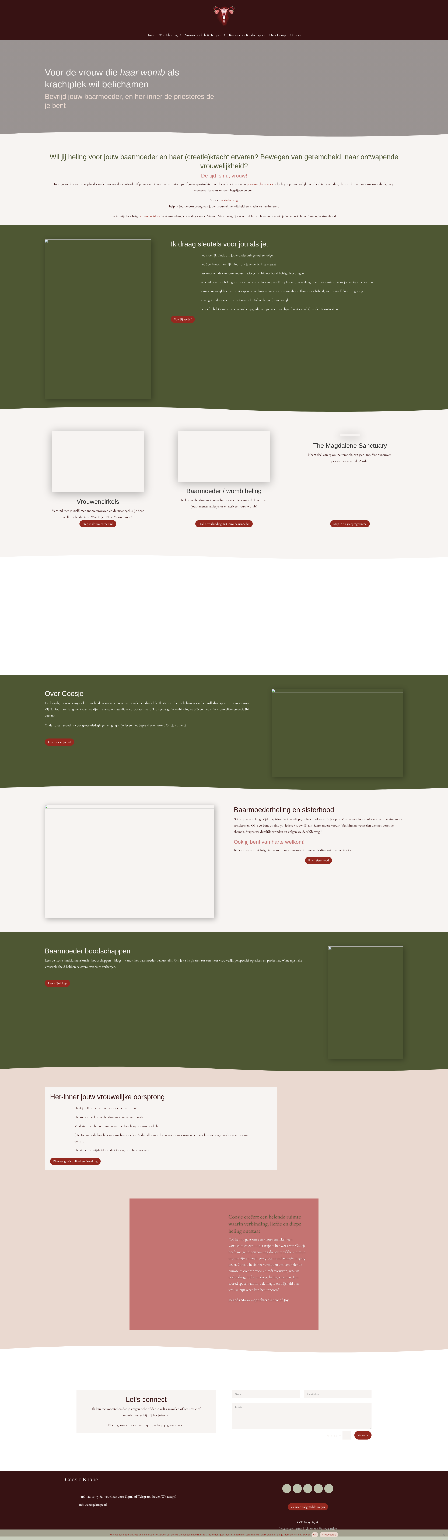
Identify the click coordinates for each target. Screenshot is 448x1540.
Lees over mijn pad (59, 742)
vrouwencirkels (150, 216)
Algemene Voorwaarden (320, 1529)
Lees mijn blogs (57, 983)
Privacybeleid (328, 1534)
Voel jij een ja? (183, 319)
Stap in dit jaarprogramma (350, 524)
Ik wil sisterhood (318, 860)
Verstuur (363, 1435)
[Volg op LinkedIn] (307, 1488)
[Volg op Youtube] (318, 1488)
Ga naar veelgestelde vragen (308, 1507)
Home (150, 35)
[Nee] (443, 1534)
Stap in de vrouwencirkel (98, 524)
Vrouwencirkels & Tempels (203, 35)
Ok (314, 1534)
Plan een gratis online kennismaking (75, 1161)
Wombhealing (168, 35)
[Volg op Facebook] (286, 1488)
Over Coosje (277, 35)
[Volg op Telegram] (328, 1488)
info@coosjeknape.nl (93, 1505)
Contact (296, 35)
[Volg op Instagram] (297, 1488)
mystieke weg (228, 200)
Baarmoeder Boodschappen (247, 35)
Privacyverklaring (290, 1529)
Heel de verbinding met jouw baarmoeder (224, 524)
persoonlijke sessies (260, 184)
